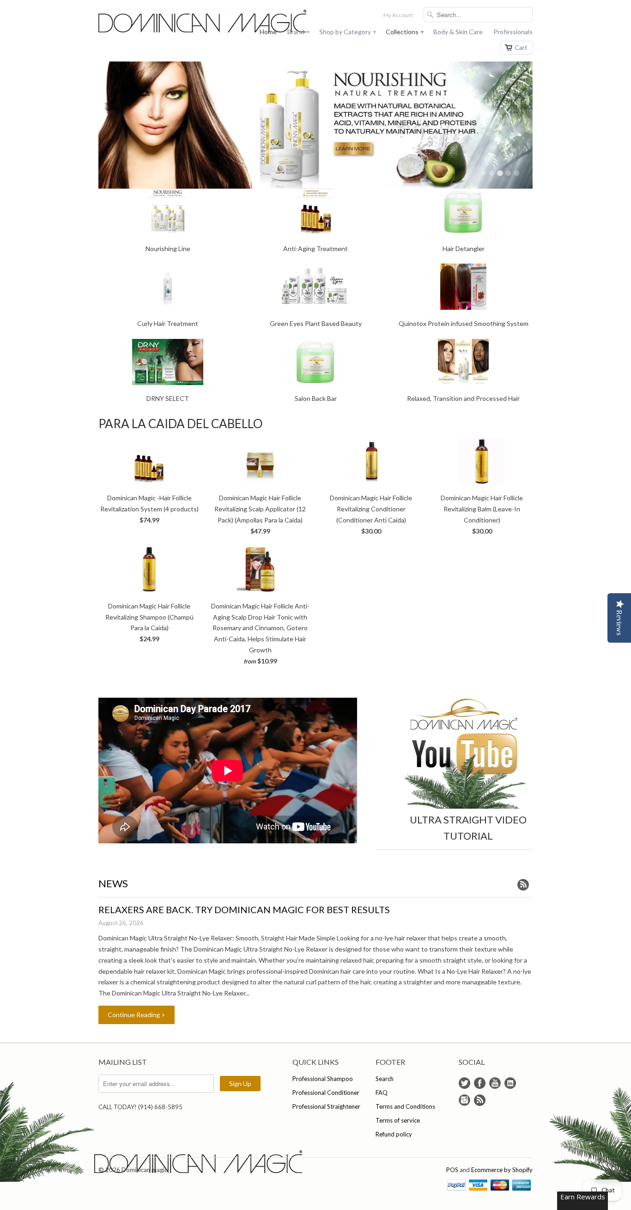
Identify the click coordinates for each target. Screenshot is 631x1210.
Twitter (464, 1083)
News (113, 883)
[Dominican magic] (167, 22)
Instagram (464, 1100)
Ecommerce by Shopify (502, 1169)
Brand (298, 32)
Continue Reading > (136, 1015)
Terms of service (398, 1120)
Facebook (479, 1083)
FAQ (382, 1092)
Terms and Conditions (405, 1106)
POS (452, 1169)
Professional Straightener (326, 1106)
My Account (398, 15)
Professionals (513, 32)
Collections (404, 32)
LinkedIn (510, 1083)
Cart (521, 47)
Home (268, 32)
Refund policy (394, 1134)
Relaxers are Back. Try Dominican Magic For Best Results (244, 909)
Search (385, 1078)
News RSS (479, 1100)
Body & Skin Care (458, 32)
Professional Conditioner (325, 1092)
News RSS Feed (523, 885)
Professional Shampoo (322, 1078)
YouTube (495, 1083)
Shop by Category (347, 32)
